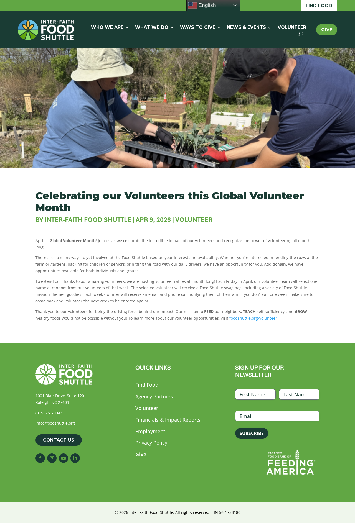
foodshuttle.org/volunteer (253, 318)
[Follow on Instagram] (52, 458)
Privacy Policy (151, 442)
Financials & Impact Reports (168, 419)
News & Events (246, 27)
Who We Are (107, 27)
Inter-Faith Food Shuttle (88, 220)
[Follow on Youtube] (63, 458)
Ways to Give (197, 27)
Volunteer (292, 27)
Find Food (319, 5)
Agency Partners (154, 396)
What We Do (151, 27)
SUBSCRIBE (252, 433)
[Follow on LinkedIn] (75, 458)
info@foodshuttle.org (55, 423)
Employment (150, 431)
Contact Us (58, 440)
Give (326, 29)
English (206, 5)
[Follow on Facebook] (40, 458)
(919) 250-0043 (49, 413)
